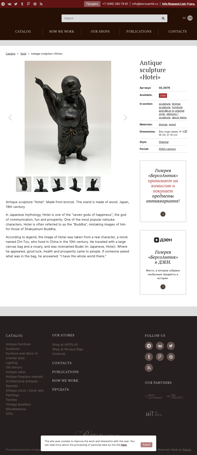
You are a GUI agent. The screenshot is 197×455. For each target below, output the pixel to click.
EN (190, 18)
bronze (163, 124)
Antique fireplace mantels (24, 376)
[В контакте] (9, 4)
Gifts (9, 413)
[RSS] (41, 4)
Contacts (62, 363)
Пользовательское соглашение (26, 449)
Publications (65, 372)
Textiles (11, 400)
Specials (12, 386)
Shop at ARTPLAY (65, 344)
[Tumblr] (22, 4)
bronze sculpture (169, 105)
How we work (65, 380)
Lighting (12, 363)
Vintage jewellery (18, 404)
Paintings (12, 395)
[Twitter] (16, 4)
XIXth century (167, 148)
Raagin (187, 449)
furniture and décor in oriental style (171, 111)
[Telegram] (3, 4)
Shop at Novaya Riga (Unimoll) (67, 351)
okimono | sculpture (168, 115)
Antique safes (16, 372)
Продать (92, 4)
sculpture (164, 103)
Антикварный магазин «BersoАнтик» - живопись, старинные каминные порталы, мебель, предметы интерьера (28, 18)
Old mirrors (14, 367)
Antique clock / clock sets (25, 390)
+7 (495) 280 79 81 (115, 4)
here (124, 444)
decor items (179, 117)
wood (172, 124)
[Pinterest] (35, 4)
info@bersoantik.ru (145, 4)
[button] (125, 118)
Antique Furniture (18, 344)
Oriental (164, 142)
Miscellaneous (16, 409)
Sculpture (13, 349)
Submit (146, 444)
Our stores (63, 335)
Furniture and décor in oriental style (22, 355)
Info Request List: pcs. (178, 4)
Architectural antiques (22, 381)
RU (184, 18)
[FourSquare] (28, 4)
